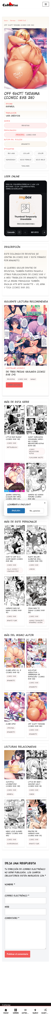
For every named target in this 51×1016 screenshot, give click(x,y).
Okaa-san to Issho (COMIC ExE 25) (36, 610)
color (40, 153)
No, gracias (35, 511)
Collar (26, 153)
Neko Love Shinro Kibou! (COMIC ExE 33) (14, 833)
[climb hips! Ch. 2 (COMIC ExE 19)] (14, 653)
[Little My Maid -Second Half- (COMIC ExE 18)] (36, 764)
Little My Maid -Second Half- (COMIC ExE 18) (35, 784)
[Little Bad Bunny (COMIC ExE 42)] (14, 419)
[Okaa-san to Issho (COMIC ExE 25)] (36, 591)
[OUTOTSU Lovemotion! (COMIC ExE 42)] (14, 764)
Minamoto (25, 144)
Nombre (10, 884)
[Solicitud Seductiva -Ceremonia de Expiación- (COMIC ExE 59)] (36, 653)
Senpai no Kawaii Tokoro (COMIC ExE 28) (35, 497)
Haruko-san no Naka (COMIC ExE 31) (14, 610)
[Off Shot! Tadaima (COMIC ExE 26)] (36, 706)
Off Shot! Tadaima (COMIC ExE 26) (36, 725)
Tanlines (25, 166)
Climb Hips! (11, 724)
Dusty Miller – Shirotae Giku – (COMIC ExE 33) (35, 559)
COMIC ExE (22, 20)
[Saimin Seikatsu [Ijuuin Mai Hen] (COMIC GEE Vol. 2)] (14, 477)
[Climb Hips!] (14, 706)
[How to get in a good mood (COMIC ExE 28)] (14, 539)
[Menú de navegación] (46, 4)
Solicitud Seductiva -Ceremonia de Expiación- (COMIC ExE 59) (36, 674)
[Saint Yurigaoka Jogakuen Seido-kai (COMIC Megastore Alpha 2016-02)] (36, 419)
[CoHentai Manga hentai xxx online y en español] (10, 4)
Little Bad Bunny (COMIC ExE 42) (13, 438)
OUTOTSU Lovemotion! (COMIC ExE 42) (13, 784)
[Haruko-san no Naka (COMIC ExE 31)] (14, 591)
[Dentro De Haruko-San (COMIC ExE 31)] (36, 814)
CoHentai (6, 1005)
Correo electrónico (17, 896)
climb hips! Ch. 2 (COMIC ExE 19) (13, 671)
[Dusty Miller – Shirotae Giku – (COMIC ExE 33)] (36, 539)
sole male (40, 160)
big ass (11, 153)
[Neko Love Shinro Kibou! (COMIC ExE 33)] (14, 814)
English (16, 510)
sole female (25, 160)
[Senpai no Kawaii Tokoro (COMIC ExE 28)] (36, 477)
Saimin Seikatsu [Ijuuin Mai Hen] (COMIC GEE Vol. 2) (13, 498)
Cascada (11, 232)
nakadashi (10, 160)
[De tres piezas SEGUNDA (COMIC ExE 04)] (25, 335)
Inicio (6, 20)
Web (7, 907)
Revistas (12, 20)
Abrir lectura (14, 385)
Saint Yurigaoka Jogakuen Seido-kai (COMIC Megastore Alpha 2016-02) (36, 441)
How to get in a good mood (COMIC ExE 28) (14, 559)
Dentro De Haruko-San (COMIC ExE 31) (35, 833)
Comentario (12, 918)
